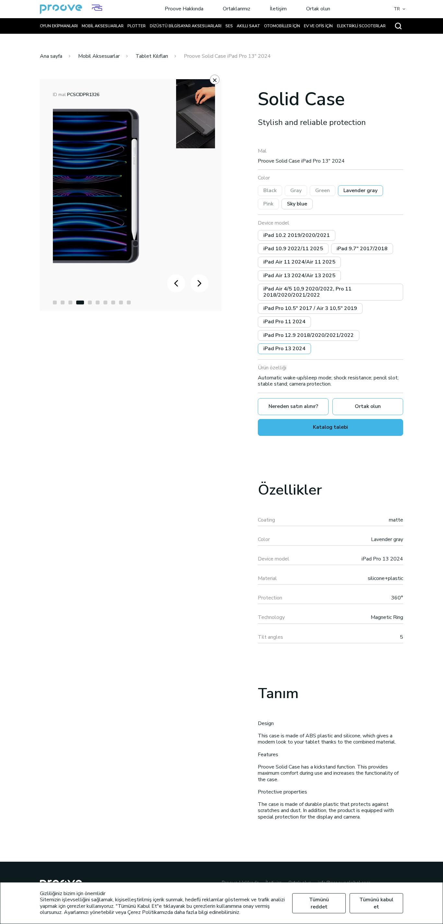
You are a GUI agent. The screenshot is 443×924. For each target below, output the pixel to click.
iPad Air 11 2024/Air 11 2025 (299, 261)
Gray (296, 190)
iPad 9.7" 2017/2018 (362, 248)
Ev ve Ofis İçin (318, 26)
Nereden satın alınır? (293, 406)
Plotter (136, 26)
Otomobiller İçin (282, 26)
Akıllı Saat (248, 26)
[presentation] (176, 283)
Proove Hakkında (184, 9)
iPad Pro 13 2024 (284, 348)
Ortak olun (318, 9)
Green (322, 190)
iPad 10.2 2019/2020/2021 (296, 235)
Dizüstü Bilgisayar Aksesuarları (186, 26)
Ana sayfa (51, 56)
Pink (268, 203)
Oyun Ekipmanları (59, 26)
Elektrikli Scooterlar (361, 26)
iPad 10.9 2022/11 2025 (293, 248)
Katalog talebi (330, 427)
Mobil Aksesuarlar (103, 26)
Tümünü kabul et (376, 903)
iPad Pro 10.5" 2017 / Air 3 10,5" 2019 (310, 308)
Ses (229, 26)
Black (270, 190)
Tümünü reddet (319, 903)
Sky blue (297, 203)
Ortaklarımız (236, 9)
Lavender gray (360, 190)
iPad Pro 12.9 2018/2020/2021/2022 (308, 335)
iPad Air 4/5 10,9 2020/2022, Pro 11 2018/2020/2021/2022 (307, 292)
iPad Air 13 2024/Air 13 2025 (299, 275)
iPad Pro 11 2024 (284, 321)
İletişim (278, 9)
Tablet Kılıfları (152, 56)
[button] (55, 302)
